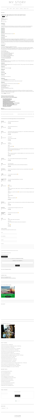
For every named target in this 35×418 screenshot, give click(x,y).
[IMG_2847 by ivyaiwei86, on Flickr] (3, 32)
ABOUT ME (25, 8)
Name (2, 232)
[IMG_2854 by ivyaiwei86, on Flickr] (3, 45)
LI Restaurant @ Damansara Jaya (7, 99)
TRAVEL (17, 8)
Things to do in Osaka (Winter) (5, 347)
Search (17, 265)
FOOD (10, 8)
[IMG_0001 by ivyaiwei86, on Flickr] (3, 78)
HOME (8, 8)
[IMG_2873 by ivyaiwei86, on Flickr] (3, 66)
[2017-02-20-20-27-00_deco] (8, 331)
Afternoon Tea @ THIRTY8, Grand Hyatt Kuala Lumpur (8, 365)
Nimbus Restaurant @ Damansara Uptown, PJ (9, 101)
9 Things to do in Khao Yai (4, 344)
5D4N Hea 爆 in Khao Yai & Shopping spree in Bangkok (8, 351)
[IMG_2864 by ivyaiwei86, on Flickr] (3, 37)
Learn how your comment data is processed (17, 258)
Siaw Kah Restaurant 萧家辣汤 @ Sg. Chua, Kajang (8, 366)
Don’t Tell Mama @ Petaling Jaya (7, 98)
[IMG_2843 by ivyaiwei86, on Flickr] (3, 29)
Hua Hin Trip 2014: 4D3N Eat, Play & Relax (6, 356)
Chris (5, 73)
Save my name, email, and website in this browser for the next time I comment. (10, 250)
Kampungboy (5, 79)
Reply (10, 155)
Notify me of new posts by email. (5, 254)
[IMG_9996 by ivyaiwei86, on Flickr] (3, 69)
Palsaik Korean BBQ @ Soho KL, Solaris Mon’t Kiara (8, 353)
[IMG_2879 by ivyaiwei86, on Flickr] (3, 28)
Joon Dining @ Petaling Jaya (6, 100)
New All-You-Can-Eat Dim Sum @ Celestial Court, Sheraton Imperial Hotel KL (12, 362)
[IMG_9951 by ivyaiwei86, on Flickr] (3, 74)
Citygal (5, 93)
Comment (2, 243)
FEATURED (21, 8)
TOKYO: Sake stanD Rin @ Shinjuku (6, 373)
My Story (17, 2)
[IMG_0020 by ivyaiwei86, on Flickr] (3, 23)
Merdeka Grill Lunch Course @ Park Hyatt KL (7, 385)
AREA (14, 8)
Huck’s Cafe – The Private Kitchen (7, 105)
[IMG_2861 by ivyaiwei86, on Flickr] (3, 59)
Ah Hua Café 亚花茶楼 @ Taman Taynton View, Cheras (8, 377)
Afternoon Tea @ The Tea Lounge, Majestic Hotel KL (8, 348)
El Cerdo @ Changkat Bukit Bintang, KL (6, 360)
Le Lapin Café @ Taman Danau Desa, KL (6, 361)
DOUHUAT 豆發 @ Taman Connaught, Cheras (7, 376)
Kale (20, 415)
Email (6, 16)
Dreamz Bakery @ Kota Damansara (6, 357)
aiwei (3, 108)
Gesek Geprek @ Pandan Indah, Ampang (6, 371)
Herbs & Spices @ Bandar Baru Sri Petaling (8, 103)
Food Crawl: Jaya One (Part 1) (7, 106)
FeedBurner (19, 397)
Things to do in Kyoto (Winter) (5, 352)
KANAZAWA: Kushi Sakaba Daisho (5, 381)
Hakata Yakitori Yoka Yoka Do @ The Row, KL (7, 380)
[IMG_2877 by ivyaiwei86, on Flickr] (3, 82)
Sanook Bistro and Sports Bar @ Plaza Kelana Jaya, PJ (10, 104)
